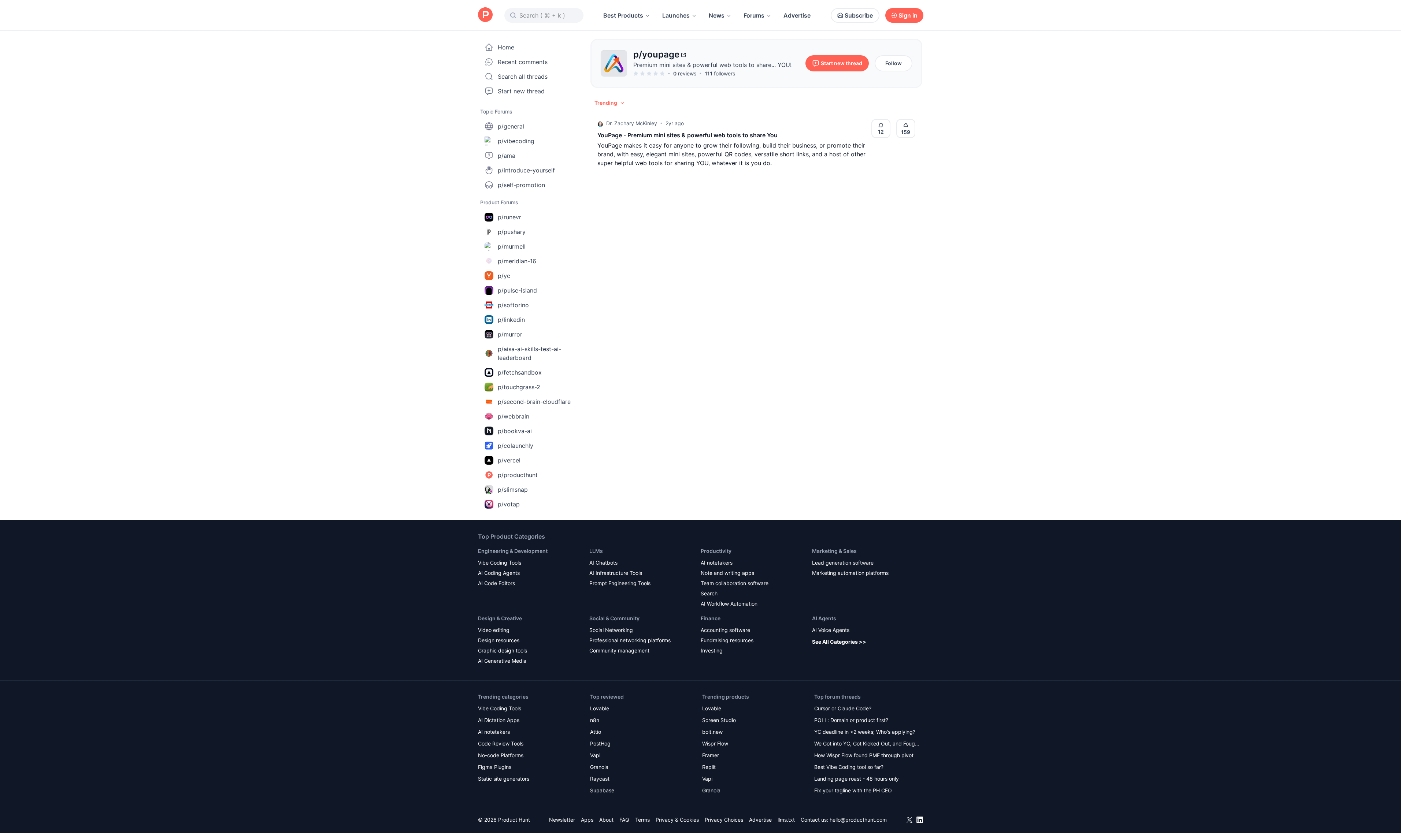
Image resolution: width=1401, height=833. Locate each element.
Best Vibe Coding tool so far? (848, 767)
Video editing (493, 630)
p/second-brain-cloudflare (534, 401)
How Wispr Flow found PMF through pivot (863, 755)
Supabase (602, 790)
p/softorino (513, 305)
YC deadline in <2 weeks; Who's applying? (864, 732)
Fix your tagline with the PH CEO (853, 790)
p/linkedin (511, 319)
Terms (642, 820)
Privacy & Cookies (677, 820)
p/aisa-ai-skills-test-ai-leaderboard (529, 353)
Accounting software (725, 630)
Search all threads (523, 76)
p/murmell (512, 246)
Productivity (716, 551)
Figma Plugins (494, 767)
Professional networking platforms (630, 640)
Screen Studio (719, 720)
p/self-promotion (521, 185)
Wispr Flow (715, 743)
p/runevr (509, 217)
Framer (710, 755)
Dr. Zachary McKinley (631, 123)
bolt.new (712, 732)
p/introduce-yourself (526, 170)
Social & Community (614, 618)
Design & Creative (500, 618)
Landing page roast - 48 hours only (856, 779)
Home (506, 47)
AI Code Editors (496, 583)
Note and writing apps (727, 573)
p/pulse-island (517, 290)
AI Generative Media (502, 661)
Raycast (599, 779)
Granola (599, 767)
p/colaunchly (515, 445)
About (606, 820)
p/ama (506, 155)
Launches (676, 15)
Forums (754, 15)
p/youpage (656, 54)
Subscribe (859, 15)
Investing (712, 650)
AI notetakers (717, 562)
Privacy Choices (724, 820)
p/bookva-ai (515, 431)
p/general (511, 126)
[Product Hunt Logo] (485, 15)
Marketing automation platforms (850, 573)
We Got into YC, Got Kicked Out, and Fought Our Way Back (867, 744)
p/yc (504, 275)
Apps (587, 820)
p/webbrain (513, 416)
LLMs (596, 551)
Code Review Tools (500, 743)
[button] (609, 102)
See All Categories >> (839, 642)
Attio (595, 732)
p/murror (510, 334)
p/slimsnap (513, 489)
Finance (710, 618)
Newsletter (562, 820)
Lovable (599, 708)
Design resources (498, 640)
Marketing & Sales (834, 551)
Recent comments (523, 62)
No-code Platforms (500, 755)
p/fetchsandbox (520, 372)
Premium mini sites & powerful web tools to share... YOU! (712, 64)
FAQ (624, 820)
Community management (619, 650)
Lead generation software (843, 562)
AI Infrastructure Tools (615, 573)
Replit (709, 767)
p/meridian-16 (517, 261)
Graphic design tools (502, 650)
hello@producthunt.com (858, 820)
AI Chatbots (603, 562)
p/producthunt (518, 475)
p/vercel (509, 460)
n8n (594, 720)
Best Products (623, 15)
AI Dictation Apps (498, 720)
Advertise (797, 15)
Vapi (595, 755)
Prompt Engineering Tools (620, 583)
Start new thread (521, 91)
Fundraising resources (727, 640)
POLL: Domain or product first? (851, 720)
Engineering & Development (513, 551)
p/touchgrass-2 (519, 387)
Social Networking (611, 630)
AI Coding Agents (499, 573)
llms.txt (786, 820)
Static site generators (503, 779)
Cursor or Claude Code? (842, 708)
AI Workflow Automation (729, 603)
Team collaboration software (734, 583)
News (716, 15)
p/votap (509, 504)
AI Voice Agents (830, 630)
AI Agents (824, 618)
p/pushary (512, 231)
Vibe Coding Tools (499, 562)
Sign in (908, 15)
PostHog (600, 743)
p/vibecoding (516, 141)
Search (709, 593)
